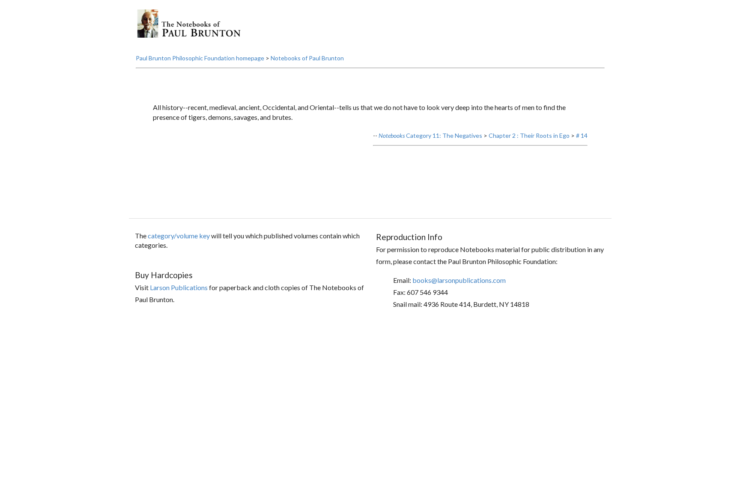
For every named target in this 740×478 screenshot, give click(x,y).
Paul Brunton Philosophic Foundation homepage (200, 58)
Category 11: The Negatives (430, 135)
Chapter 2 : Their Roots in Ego (529, 135)
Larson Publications (179, 287)
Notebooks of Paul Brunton (307, 58)
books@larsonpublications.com (459, 280)
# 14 (582, 135)
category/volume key (179, 236)
